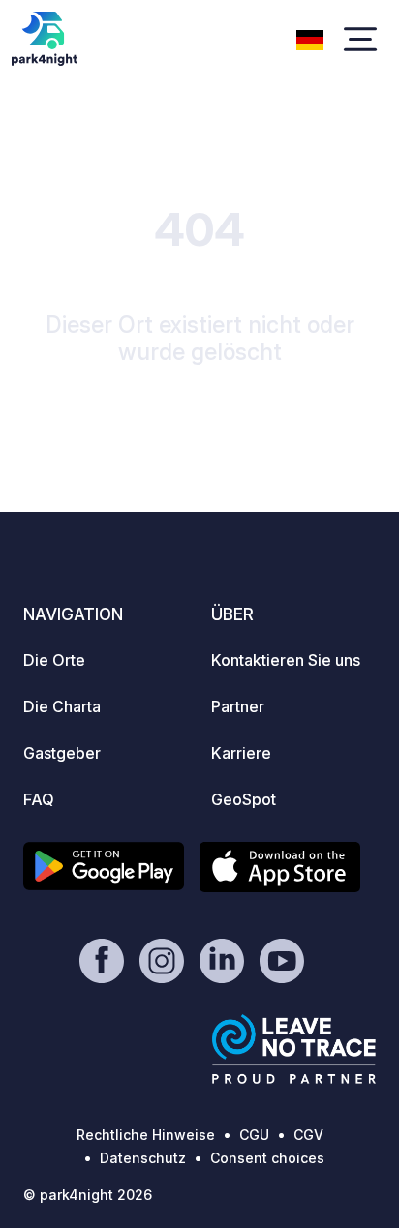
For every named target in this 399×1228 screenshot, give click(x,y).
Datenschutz (143, 1158)
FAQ (38, 799)
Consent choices (267, 1158)
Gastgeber (62, 753)
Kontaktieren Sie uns (285, 660)
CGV (308, 1134)
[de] (310, 37)
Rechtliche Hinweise (146, 1134)
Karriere (241, 753)
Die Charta (62, 706)
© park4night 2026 (87, 1194)
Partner (237, 706)
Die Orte (54, 660)
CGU (254, 1134)
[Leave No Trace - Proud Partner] (294, 1049)
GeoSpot (243, 799)
